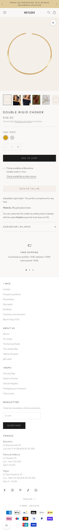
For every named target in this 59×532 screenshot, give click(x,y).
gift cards (7, 359)
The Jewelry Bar (10, 348)
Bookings (7, 309)
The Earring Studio (11, 343)
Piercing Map (9, 373)
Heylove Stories (10, 378)
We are (6, 333)
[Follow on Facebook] (4, 490)
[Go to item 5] (46, 100)
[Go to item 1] (7, 100)
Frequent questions (12, 294)
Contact (6, 289)
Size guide (8, 304)
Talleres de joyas (10, 353)
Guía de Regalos (10, 383)
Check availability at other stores (21, 176)
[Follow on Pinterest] (20, 490)
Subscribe (14, 425)
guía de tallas (30, 188)
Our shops (7, 338)
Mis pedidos (8, 299)
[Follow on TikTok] (28, 490)
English (28, 499)
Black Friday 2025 (11, 319)
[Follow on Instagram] (12, 490)
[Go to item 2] (17, 100)
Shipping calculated (23, 121)
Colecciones (8, 393)
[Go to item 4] (36, 100)
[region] (29, 254)
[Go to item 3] (26, 100)
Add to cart (29, 158)
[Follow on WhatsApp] (36, 490)
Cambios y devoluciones (14, 314)
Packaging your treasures (14, 388)
